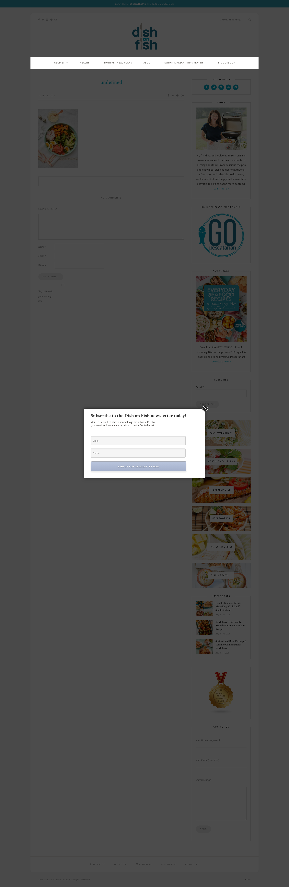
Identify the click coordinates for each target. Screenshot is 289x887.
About (148, 62)
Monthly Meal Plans (118, 62)
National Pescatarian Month (183, 62)
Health (84, 62)
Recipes (59, 62)
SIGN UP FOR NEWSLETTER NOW (138, 466)
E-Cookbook (226, 62)
